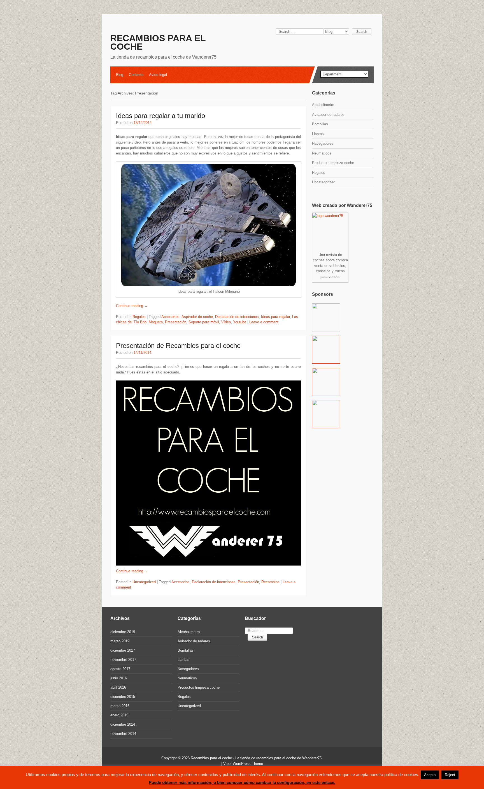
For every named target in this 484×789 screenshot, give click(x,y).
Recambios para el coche (158, 42)
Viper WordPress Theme (243, 764)
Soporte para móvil (204, 322)
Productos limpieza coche (333, 163)
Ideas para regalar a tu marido (160, 115)
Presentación (175, 322)
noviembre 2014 (123, 734)
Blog (119, 75)
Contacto (136, 75)
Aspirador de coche (197, 317)
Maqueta (156, 322)
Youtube (239, 322)
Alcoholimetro (323, 105)
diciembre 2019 (122, 632)
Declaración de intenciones (237, 317)
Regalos (139, 317)
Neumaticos (321, 153)
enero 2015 (119, 715)
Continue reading (132, 306)
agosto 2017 (120, 669)
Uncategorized (144, 582)
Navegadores (322, 143)
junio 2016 (118, 678)
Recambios (270, 582)
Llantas (318, 134)
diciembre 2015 (122, 697)
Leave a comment (263, 322)
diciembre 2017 (122, 650)
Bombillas (320, 124)
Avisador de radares (328, 114)
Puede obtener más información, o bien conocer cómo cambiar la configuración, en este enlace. (242, 782)
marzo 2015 (119, 706)
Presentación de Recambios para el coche (178, 345)
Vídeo (226, 322)
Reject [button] (450, 775)
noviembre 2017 (123, 660)
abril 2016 (118, 687)
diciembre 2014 (122, 724)
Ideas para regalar (275, 317)
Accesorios (170, 317)
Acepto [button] (430, 775)
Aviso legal (158, 75)
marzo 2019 (119, 641)
